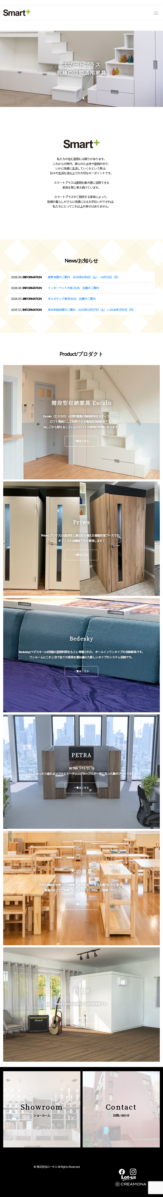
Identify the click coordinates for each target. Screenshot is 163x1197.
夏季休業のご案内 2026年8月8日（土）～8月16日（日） (84, 277)
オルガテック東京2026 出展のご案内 (72, 298)
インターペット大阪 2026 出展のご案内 (73, 288)
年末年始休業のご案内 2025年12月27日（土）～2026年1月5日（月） (91, 309)
